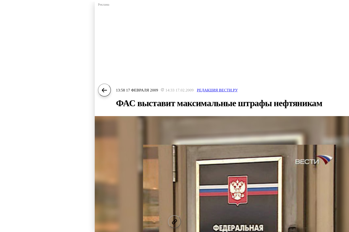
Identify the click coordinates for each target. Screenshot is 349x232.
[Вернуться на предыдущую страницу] (104, 90)
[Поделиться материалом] (174, 221)
